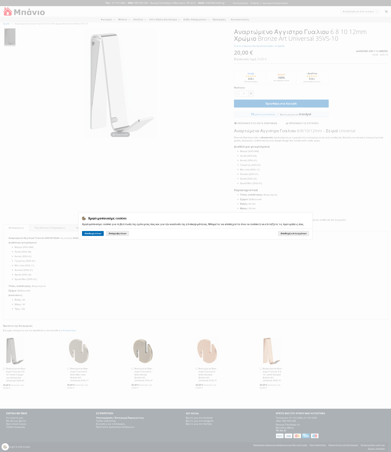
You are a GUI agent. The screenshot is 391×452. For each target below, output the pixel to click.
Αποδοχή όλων (92, 233)
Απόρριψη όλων (117, 233)
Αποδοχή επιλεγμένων (294, 233)
